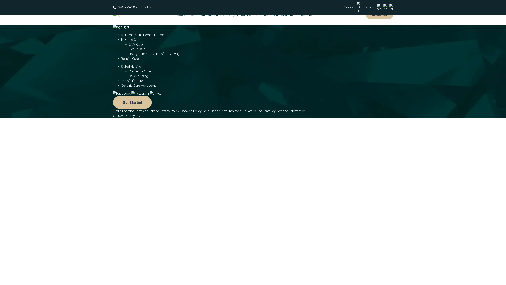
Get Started (379, 14)
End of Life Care (132, 81)
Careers (348, 7)
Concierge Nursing (141, 71)
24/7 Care (136, 44)
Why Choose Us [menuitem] (240, 15)
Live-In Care (137, 49)
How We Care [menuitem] (186, 15)
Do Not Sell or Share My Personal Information (274, 111)
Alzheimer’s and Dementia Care (142, 35)
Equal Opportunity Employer (222, 111)
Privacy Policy (170, 111)
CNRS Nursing (138, 76)
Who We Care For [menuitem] (212, 15)
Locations (367, 7)
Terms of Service (147, 111)
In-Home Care (130, 40)
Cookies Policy (191, 111)
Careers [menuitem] (306, 15)
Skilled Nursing (131, 66)
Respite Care (130, 59)
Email (146, 7)
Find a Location (123, 111)
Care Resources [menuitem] (285, 15)
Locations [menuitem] (262, 15)
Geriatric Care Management (140, 85)
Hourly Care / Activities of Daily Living (154, 54)
